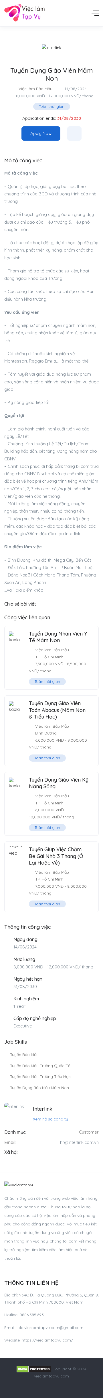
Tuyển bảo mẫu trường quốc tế (40, 1065)
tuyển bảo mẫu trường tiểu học (40, 1076)
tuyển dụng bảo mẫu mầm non (39, 1087)
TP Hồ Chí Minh (49, 656)
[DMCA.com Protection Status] (34, 1368)
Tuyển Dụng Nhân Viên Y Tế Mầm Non (58, 637)
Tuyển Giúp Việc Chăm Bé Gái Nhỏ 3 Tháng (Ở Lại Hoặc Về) (56, 856)
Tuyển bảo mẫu (24, 1054)
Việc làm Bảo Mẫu (35, 88)
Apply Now (41, 133)
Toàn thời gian (51, 106)
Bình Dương (46, 733)
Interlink (42, 1109)
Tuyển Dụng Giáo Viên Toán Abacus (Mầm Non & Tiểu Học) (57, 710)
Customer (89, 1132)
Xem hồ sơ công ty (50, 1119)
